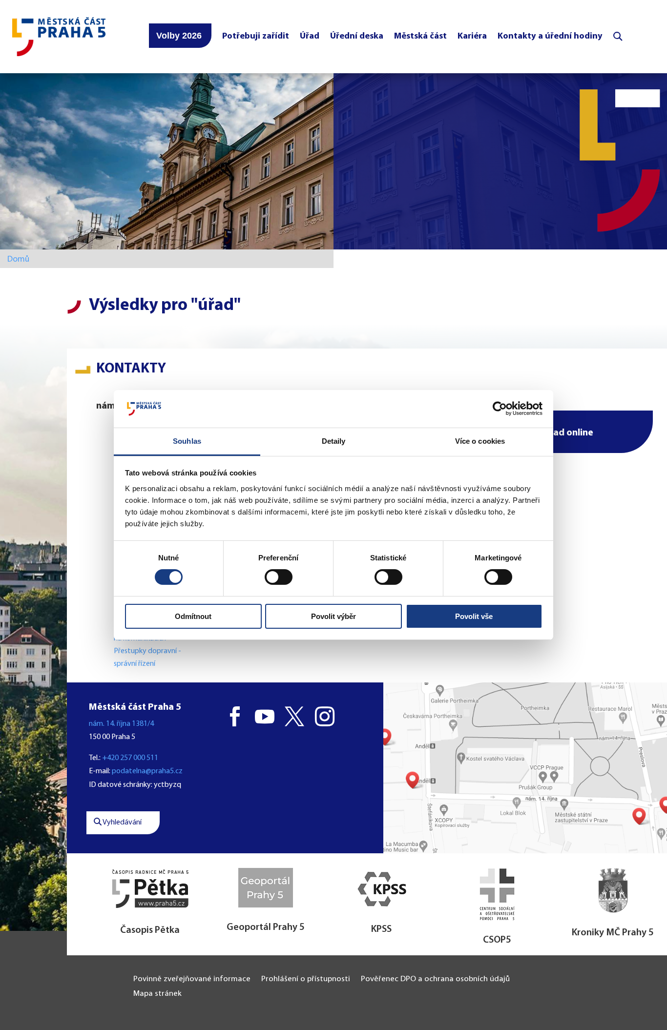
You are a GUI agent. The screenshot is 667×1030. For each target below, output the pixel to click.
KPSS (381, 929)
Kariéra (472, 36)
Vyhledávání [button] (122, 822)
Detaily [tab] (334, 441)
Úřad (309, 36)
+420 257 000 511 (130, 758)
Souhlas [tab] (187, 441)
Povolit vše (474, 616)
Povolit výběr (333, 616)
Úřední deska (356, 36)
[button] (555, 432)
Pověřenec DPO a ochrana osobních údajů (435, 979)
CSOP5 (497, 940)
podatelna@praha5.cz (147, 771)
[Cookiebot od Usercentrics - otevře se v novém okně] (499, 408)
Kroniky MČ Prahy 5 (613, 933)
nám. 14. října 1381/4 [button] (121, 724)
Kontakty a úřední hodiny (550, 36)
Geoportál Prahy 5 (266, 927)
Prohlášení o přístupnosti (305, 979)
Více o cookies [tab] (480, 441)
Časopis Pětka (150, 930)
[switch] (278, 577)
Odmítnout (193, 616)
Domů (18, 259)
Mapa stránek (157, 994)
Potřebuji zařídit (255, 36)
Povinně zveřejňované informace (191, 979)
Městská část (420, 36)
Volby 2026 (179, 36)
